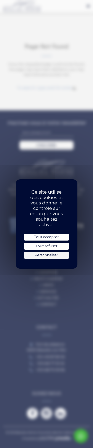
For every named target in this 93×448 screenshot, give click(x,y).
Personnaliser (46, 255)
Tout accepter (46, 237)
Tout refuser (46, 246)
